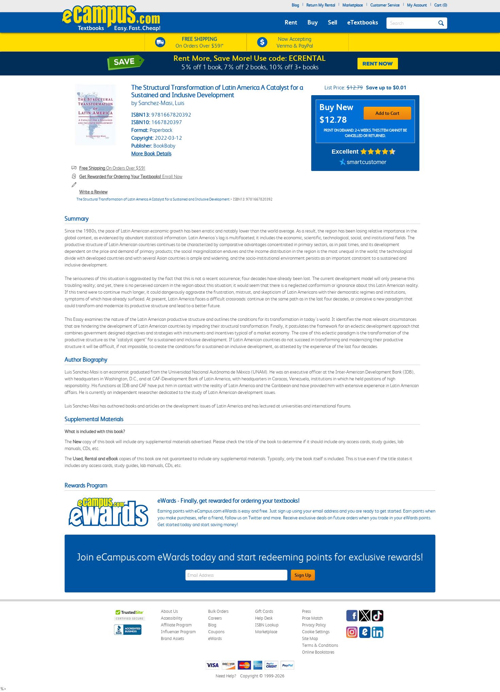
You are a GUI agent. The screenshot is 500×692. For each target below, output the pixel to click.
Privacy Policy (314, 624)
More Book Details (151, 153)
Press (306, 611)
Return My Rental (320, 5)
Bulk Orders (218, 611)
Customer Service (385, 5)
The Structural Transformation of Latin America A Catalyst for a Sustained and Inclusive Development (153, 199)
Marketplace (353, 5)
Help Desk (263, 618)
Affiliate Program (176, 624)
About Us (169, 611)
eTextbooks (362, 22)
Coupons (216, 631)
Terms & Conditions (320, 645)
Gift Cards (264, 611)
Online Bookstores (318, 652)
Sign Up (303, 575)
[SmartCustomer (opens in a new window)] (363, 162)
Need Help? (226, 675)
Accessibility (171, 618)
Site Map (310, 638)
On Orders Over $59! (112, 168)
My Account (417, 5)
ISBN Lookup (267, 624)
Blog (295, 5)
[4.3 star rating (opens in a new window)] (378, 151)
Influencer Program (178, 631)
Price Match (312, 618)
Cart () (440, 5)
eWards (215, 638)
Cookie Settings (316, 631)
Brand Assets (172, 638)
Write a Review (93, 191)
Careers (215, 618)
